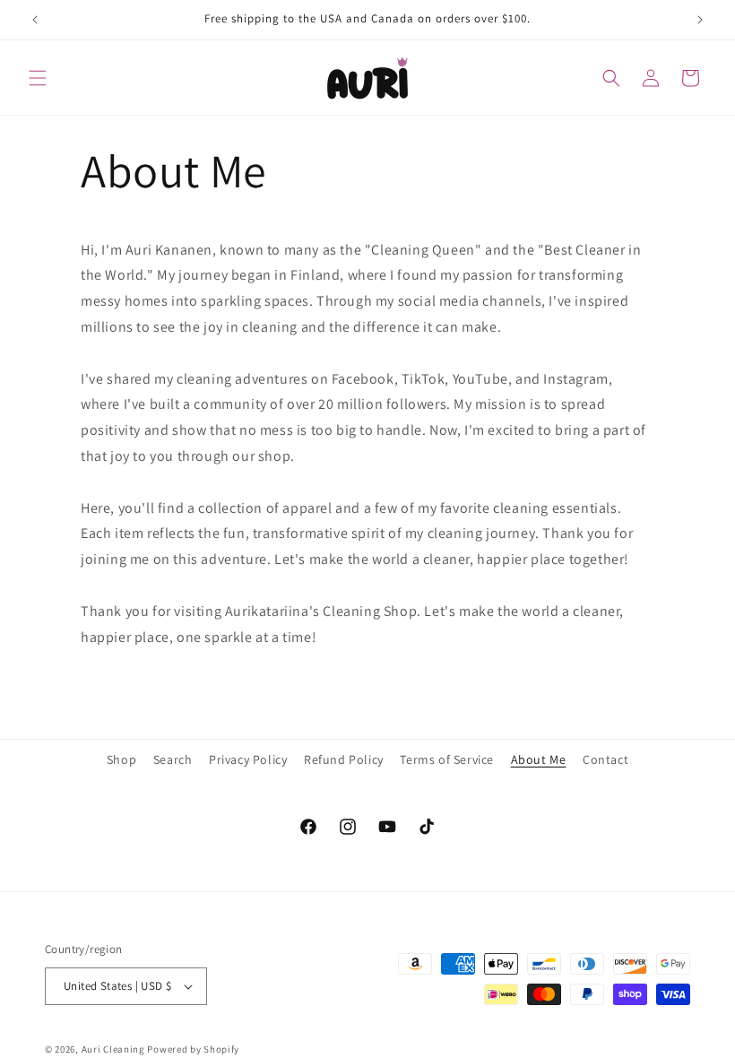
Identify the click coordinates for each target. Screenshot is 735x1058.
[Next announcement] (700, 19)
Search (173, 759)
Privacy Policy (248, 759)
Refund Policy (344, 759)
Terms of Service (447, 759)
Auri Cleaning (113, 1049)
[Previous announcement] (35, 19)
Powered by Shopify (193, 1049)
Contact (605, 759)
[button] (37, 78)
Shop (121, 759)
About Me (538, 759)
